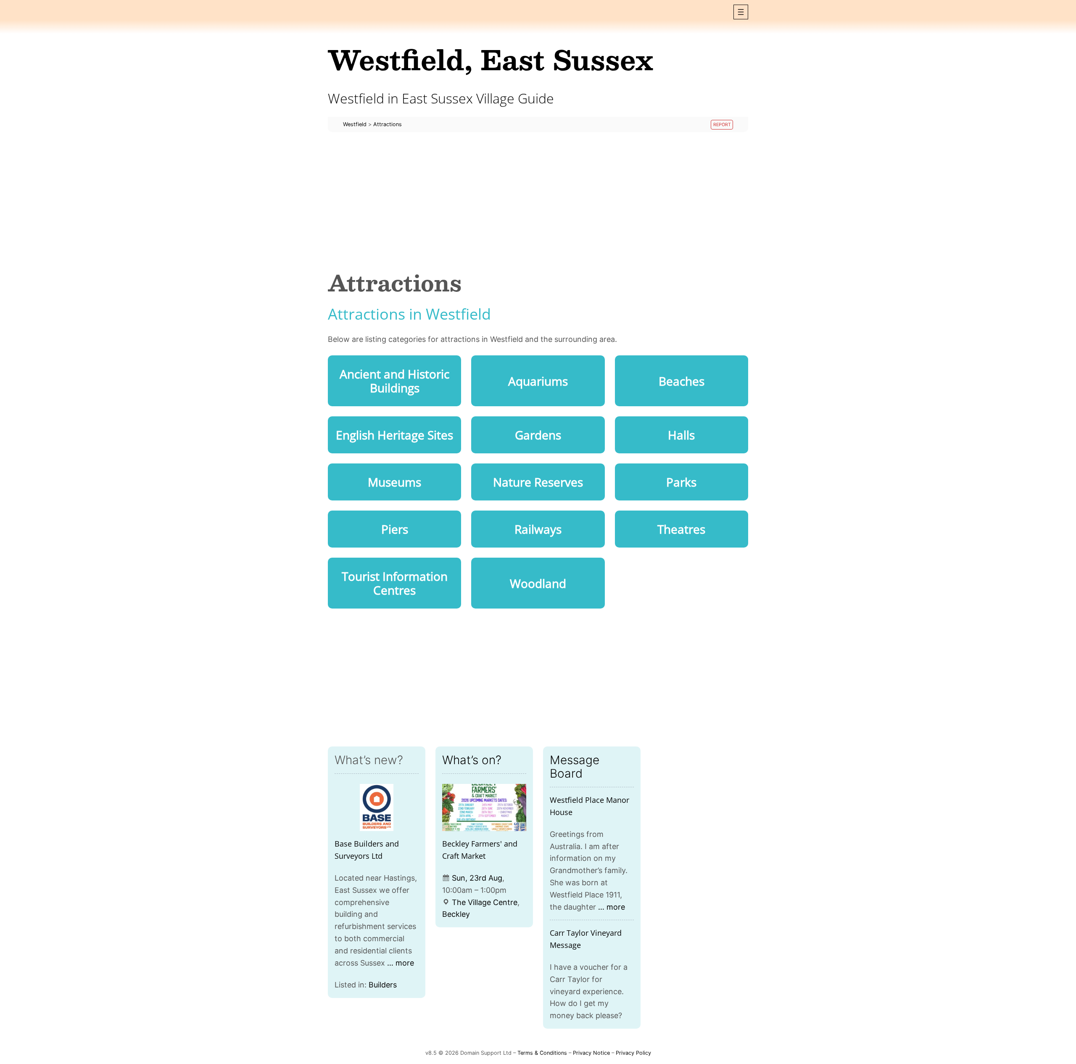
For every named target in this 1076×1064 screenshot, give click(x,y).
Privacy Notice (591, 1053)
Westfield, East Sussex (490, 59)
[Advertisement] (538, 201)
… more (400, 962)
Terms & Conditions (542, 1053)
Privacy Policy (633, 1053)
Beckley (456, 914)
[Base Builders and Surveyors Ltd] (377, 807)
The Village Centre (484, 902)
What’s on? (471, 760)
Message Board (574, 767)
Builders (383, 984)
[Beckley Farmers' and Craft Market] (484, 807)
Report (722, 124)
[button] (740, 12)
